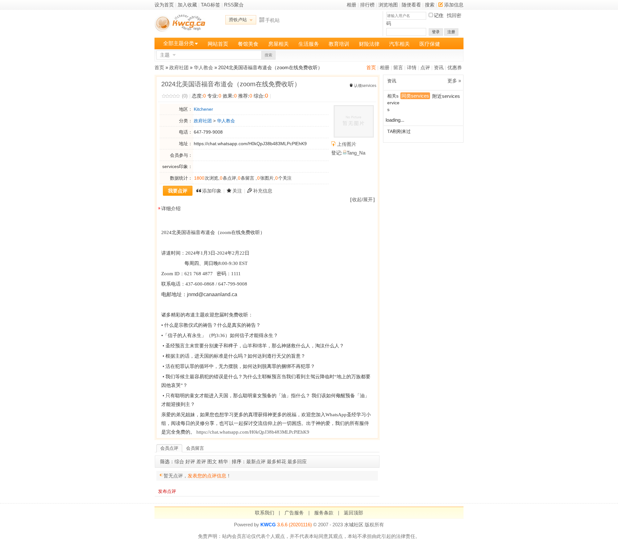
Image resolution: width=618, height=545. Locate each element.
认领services (365, 85)
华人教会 (203, 67)
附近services (446, 96)
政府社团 (179, 67)
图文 (212, 461)
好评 (190, 461)
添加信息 (454, 4)
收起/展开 (362, 199)
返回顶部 (353, 512)
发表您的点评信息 (207, 475)
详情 (412, 67)
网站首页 (218, 44)
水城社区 (353, 524)
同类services (415, 96)
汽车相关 (399, 44)
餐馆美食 (248, 44)
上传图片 (346, 144)
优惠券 (454, 67)
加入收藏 (187, 4)
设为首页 (164, 4)
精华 (223, 461)
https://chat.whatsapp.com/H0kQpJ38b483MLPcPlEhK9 (252, 432)
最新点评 (256, 461)
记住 (439, 15)
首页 (371, 67)
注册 (451, 32)
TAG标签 (210, 4)
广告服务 (294, 512)
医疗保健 (429, 44)
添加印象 (211, 190)
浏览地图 (388, 4)
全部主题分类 (178, 43)
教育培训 (339, 44)
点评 (425, 67)
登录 (436, 32)
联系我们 (264, 512)
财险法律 (369, 44)
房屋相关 (278, 44)
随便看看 (411, 4)
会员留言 (195, 448)
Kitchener (203, 109)
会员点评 (169, 448)
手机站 (272, 20)
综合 (179, 461)
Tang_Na (356, 152)
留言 (398, 67)
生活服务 (308, 44)
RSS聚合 (234, 4)
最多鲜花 (276, 461)
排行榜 (367, 4)
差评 (201, 461)
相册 (351, 4)
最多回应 (297, 461)
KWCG (268, 524)
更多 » (454, 80)
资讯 (439, 67)
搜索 (430, 4)
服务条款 (323, 512)
